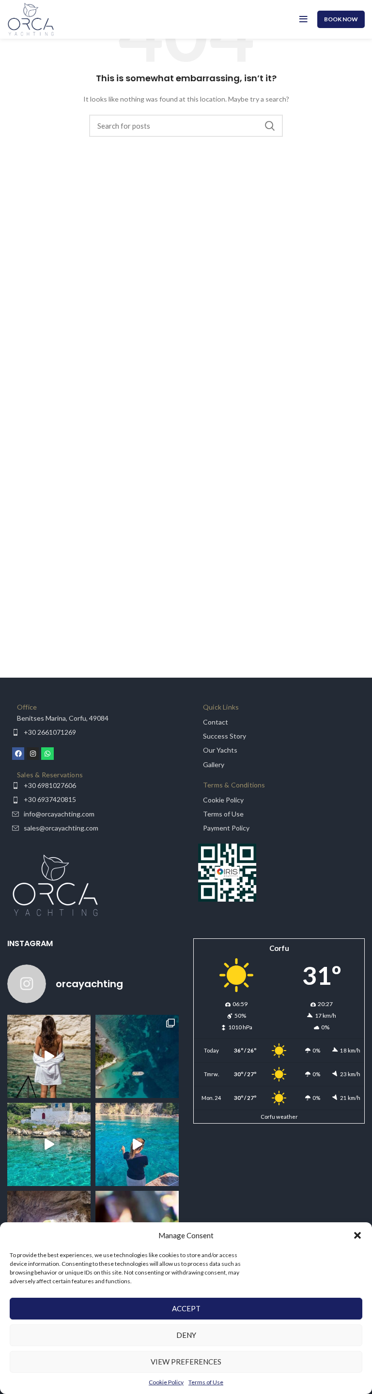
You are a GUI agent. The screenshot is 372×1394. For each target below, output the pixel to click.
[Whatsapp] (47, 753)
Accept (186, 1308)
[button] (357, 1235)
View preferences (186, 1361)
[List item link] (93, 718)
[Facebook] (18, 753)
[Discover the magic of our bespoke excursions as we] (49, 1056)
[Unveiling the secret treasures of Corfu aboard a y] (137, 1056)
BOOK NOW (341, 19)
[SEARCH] (270, 126)
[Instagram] (33, 753)
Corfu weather (279, 1116)
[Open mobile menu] (303, 19)
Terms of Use (205, 1382)
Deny (186, 1335)
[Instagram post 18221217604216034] (137, 1144)
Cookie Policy (166, 1382)
